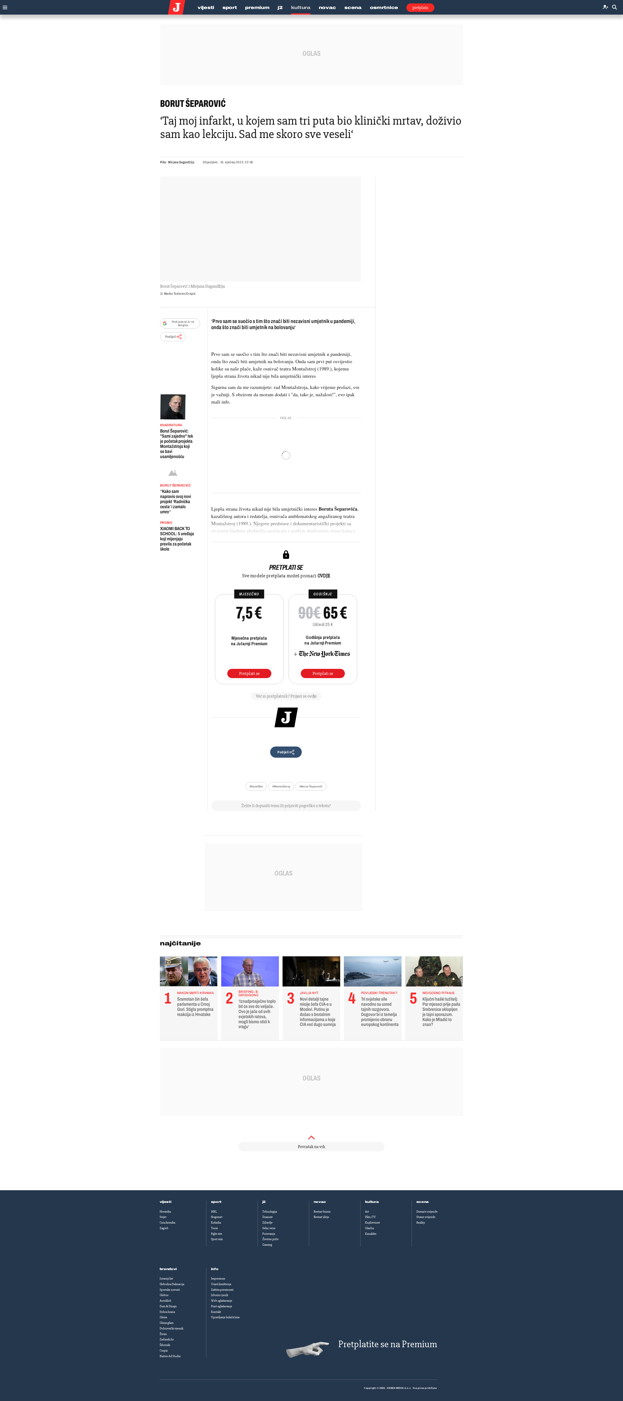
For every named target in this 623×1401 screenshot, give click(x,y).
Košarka (216, 1223)
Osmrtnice (384, 7)
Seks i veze (268, 1228)
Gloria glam (167, 1323)
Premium (257, 7)
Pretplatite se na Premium (387, 1344)
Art (367, 1212)
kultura (372, 1202)
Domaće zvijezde (427, 1212)
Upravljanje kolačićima (225, 1317)
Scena (353, 7)
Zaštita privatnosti (222, 1290)
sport (216, 1202)
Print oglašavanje (221, 1306)
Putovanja (268, 1234)
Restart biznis (322, 1212)
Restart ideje (321, 1217)
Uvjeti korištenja (221, 1284)
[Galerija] (260, 229)
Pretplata (420, 7)
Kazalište (370, 1234)
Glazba (369, 1228)
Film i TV (370, 1217)
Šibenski (165, 1345)
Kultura (301, 7)
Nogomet (216, 1217)
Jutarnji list (166, 1279)
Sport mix (217, 1239)
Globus (164, 1295)
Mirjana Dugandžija (181, 162)
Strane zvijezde (425, 1217)
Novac (327, 7)
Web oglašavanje (221, 1301)
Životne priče (270, 1239)
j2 (264, 1202)
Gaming (267, 1245)
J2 (280, 7)
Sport (229, 7)
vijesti (165, 1202)
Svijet (163, 1217)
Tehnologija (269, 1212)
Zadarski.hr (167, 1339)
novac (320, 1202)
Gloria (163, 1317)
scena (422, 1202)
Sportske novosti (170, 1290)
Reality (420, 1223)
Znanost (267, 1217)
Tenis (214, 1228)
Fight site (216, 1234)
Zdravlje (267, 1223)
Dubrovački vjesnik (171, 1328)
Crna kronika (167, 1223)
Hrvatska (165, 1212)
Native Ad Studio (170, 1356)
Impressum (218, 1279)
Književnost (372, 1223)
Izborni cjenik (219, 1295)
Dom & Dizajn (168, 1306)
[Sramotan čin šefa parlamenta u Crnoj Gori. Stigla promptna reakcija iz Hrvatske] (189, 972)
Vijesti (206, 7)
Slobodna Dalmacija (172, 1284)
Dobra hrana (167, 1312)
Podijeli (170, 337)
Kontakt (216, 1312)
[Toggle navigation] (4, 6)
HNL (214, 1212)
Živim (163, 1334)
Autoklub (165, 1301)
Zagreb (164, 1228)
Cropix (164, 1351)
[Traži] (614, 7)
